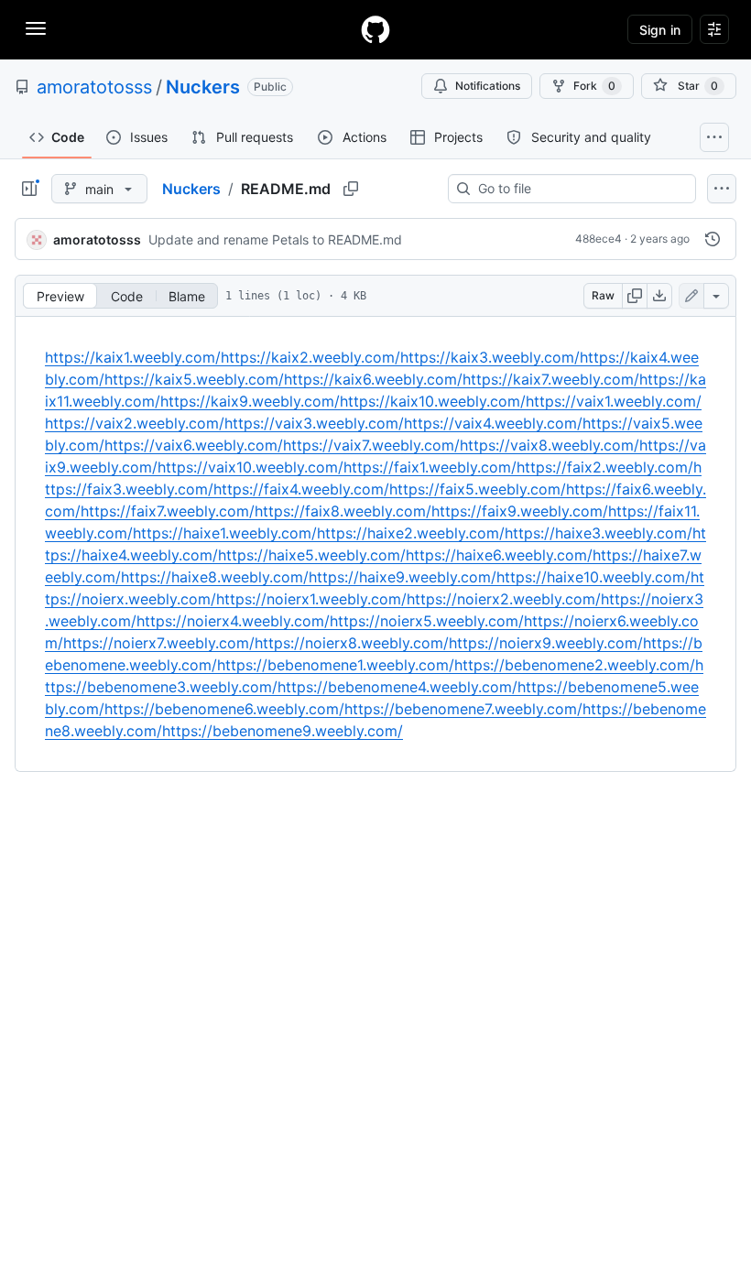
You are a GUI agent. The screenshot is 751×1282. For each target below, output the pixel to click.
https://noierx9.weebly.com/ (546, 643)
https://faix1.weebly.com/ (430, 467)
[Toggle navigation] (35, 28)
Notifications (487, 85)
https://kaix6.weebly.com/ (373, 379)
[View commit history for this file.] (712, 239)
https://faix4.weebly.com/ (301, 489)
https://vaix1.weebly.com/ (614, 401)
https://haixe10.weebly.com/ (593, 577)
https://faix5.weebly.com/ (477, 489)
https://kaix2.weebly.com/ (310, 357)
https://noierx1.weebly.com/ (311, 599)
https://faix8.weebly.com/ (343, 511)
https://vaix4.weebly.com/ (493, 423)
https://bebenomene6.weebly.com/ (224, 709)
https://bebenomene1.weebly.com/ (335, 665)
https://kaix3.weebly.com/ (490, 357)
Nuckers (203, 87)
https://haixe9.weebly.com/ (402, 577)
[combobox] (579, 188)
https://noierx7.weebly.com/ (159, 643)
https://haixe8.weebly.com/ (215, 577)
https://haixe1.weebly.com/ (225, 533)
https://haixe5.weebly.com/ (312, 555)
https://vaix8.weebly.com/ (549, 445)
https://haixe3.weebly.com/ (598, 533)
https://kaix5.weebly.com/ (194, 379)
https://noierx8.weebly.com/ (352, 643)
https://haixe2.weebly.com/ (411, 533)
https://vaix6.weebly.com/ (193, 445)
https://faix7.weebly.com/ (168, 511)
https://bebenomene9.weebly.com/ (282, 731)
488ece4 (598, 238)
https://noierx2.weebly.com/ (504, 599)
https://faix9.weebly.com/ (519, 511)
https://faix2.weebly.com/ (605, 467)
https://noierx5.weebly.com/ (427, 621)
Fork (594, 85)
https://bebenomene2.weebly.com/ (574, 665)
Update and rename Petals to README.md (275, 239)
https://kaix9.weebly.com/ (250, 401)
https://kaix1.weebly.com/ (133, 357)
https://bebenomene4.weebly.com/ (397, 687)
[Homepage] (375, 29)
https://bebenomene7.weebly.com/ (463, 709)
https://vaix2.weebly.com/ (134, 423)
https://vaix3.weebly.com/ (314, 423)
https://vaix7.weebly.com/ (371, 445)
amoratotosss (94, 87)
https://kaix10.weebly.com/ (433, 401)
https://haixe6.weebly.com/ (499, 555)
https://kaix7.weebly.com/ (551, 379)
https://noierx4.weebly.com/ (233, 621)
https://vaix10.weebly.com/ (250, 467)
